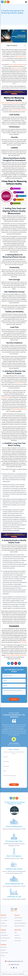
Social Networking (5, 938)
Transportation (4, 935)
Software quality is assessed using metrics (11, 103)
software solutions (16, 68)
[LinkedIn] (13, 968)
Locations (3, 923)
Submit (14, 785)
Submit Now (14, 699)
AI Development (18, 920)
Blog (16, 932)
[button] (8, 663)
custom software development (16, 64)
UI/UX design (23, 642)
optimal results (18, 383)
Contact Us (17, 935)
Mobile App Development (20, 923)
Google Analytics (6, 397)
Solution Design (18, 918)
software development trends (19, 409)
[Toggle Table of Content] (24, 45)
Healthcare (3, 932)
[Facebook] (11, 968)
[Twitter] (16, 968)
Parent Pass (4, 947)
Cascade (3, 955)
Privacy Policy (18, 941)
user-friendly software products (19, 110)
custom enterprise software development (16, 655)
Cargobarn (3, 950)
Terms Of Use (4, 926)
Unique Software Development (11, 974)
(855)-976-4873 (15, 964)
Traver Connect (4, 953)
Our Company (4, 920)
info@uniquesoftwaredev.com (15, 961)
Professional (4, 941)
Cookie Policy (18, 938)
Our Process (4, 918)
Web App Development (20, 926)
